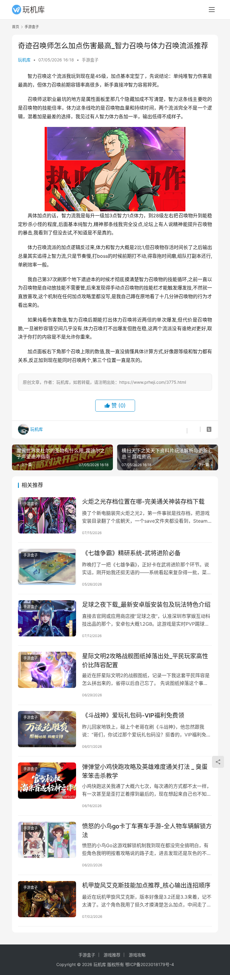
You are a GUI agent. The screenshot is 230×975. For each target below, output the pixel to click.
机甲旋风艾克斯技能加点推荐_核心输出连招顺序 (146, 885)
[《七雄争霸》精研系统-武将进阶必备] (47, 567)
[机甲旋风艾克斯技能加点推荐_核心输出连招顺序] (47, 899)
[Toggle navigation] (211, 9)
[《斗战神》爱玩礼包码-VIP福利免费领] (47, 729)
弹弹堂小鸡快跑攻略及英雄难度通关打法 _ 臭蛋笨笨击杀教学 (145, 771)
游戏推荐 (112, 954)
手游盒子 (90, 59)
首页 (15, 27)
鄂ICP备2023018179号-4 (149, 964)
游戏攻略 (137, 954)
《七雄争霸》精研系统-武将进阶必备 (131, 553)
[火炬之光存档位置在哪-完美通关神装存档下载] (47, 515)
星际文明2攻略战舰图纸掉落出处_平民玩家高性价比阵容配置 (145, 660)
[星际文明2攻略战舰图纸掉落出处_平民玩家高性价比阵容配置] (47, 670)
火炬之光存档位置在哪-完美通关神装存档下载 (143, 501)
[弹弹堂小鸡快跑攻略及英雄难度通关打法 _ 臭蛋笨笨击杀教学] (47, 780)
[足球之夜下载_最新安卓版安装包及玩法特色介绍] (47, 618)
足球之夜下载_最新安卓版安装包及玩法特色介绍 (146, 604)
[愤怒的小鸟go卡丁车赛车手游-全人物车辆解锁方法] (47, 840)
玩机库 (24, 59)
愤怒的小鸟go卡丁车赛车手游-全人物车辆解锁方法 (147, 830)
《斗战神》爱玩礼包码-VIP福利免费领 (133, 715)
